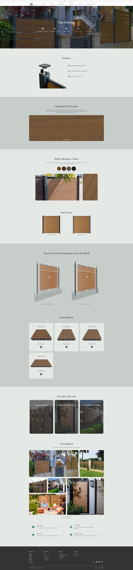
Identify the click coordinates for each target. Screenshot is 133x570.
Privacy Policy (101, 567)
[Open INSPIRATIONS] (65, 4)
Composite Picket (66, 405)
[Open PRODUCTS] (55, 4)
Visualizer (46, 559)
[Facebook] (99, 562)
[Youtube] (96, 562)
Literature (46, 556)
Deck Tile (30, 558)
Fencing (30, 559)
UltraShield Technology (63, 555)
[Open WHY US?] (46, 4)
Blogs (65, 1)
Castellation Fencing (41, 405)
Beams (30, 556)
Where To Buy (77, 555)
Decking (30, 553)
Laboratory (61, 558)
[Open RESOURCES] (74, 4)
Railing (30, 561)
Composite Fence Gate (91, 405)
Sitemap (95, 567)
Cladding (30, 555)
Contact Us (71, 1)
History (60, 553)
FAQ (61, 1)
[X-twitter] (94, 562)
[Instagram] (102, 562)
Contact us (76, 553)
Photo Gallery (46, 558)
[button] (35, 169)
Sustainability (61, 556)
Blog (45, 553)
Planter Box (31, 562)
